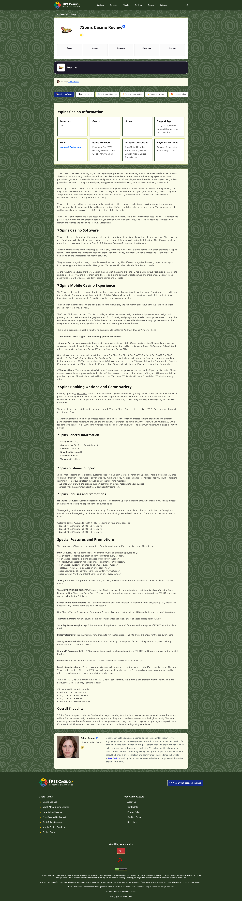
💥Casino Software (64, 94)
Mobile (126, 5)
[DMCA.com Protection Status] (121, 869)
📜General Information (132, 94)
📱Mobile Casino (85, 94)
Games (151, 5)
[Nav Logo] (67, 5)
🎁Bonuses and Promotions (182, 94)
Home (56, 14)
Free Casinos (114, 758)
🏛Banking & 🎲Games (107, 94)
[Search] (187, 5)
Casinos (100, 5)
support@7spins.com (70, 147)
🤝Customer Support (156, 94)
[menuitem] (101, 5)
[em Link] (82, 747)
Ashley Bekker (73, 82)
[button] (145, 749)
